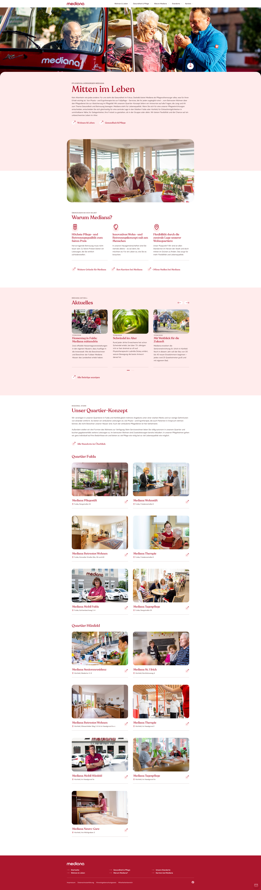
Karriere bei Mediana (164, 873)
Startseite (75, 870)
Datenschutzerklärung (86, 882)
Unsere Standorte (163, 870)
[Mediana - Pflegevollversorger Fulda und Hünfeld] (75, 3)
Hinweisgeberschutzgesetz (106, 882)
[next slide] (186, 303)
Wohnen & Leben (78, 873)
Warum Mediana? (120, 873)
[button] (256, 885)
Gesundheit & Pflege (121, 870)
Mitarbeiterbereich (125, 882)
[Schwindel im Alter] (130, 321)
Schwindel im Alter (125, 338)
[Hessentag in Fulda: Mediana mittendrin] (90, 321)
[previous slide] (180, 303)
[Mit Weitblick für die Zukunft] (171, 321)
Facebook (193, 882)
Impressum (71, 882)
